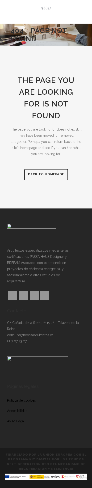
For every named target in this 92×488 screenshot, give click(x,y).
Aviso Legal (16, 421)
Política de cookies (21, 400)
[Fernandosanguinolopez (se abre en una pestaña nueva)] (33, 295)
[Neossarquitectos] (31, 232)
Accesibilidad (17, 411)
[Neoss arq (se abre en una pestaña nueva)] (12, 295)
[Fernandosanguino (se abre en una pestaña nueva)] (44, 295)
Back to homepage (46, 174)
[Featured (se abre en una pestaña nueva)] (22, 295)
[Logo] (46, 12)
